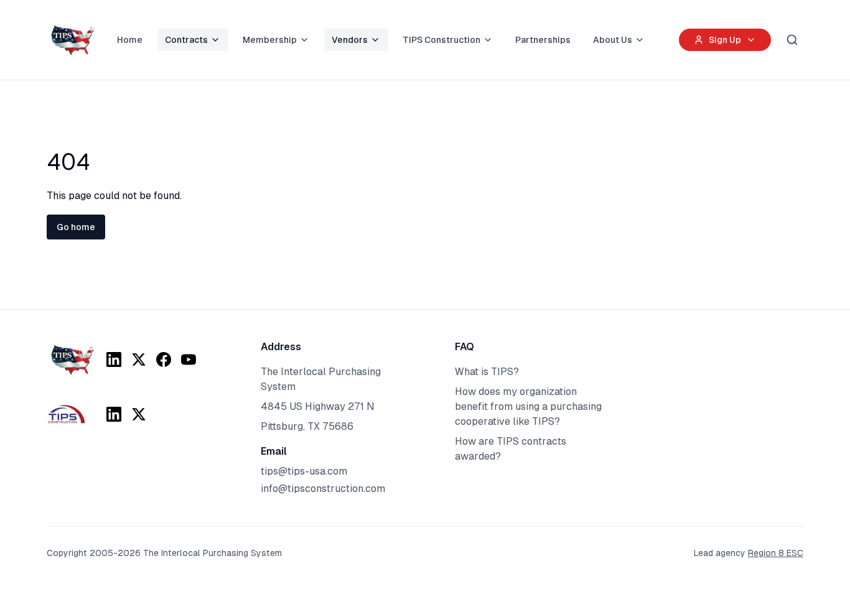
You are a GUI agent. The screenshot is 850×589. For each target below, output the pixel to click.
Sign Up (725, 40)
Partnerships (543, 40)
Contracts (186, 40)
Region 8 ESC (775, 553)
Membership (270, 40)
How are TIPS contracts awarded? (510, 448)
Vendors (350, 40)
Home (129, 40)
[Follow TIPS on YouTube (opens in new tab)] (188, 359)
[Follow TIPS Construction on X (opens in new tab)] (138, 414)
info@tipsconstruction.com (323, 488)
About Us (612, 40)
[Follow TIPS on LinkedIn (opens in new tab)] (113, 359)
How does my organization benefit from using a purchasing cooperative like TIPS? (528, 406)
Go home (76, 227)
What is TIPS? (487, 372)
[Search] (792, 40)
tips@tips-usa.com (304, 471)
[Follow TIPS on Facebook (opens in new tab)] (163, 359)
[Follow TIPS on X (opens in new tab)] (138, 359)
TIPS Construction (441, 40)
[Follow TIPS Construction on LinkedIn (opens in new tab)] (113, 414)
